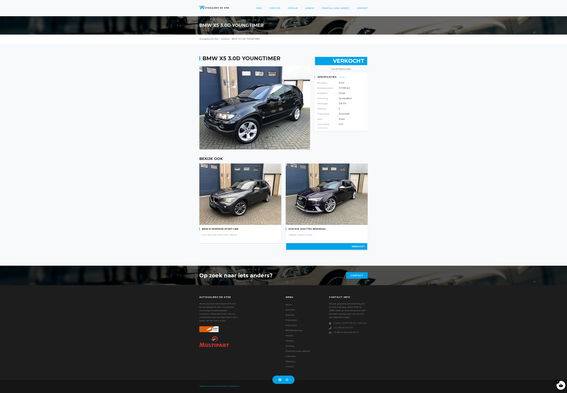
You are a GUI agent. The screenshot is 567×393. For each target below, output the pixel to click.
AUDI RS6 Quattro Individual (307, 229)
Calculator (291, 356)
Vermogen (322, 103)
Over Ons (274, 8)
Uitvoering (322, 98)
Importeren (291, 325)
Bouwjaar (322, 83)
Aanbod (309, 8)
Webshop (362, 8)
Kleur (319, 119)
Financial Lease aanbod (335, 8)
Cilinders (321, 108)
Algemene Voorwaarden (211, 386)
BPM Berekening (294, 330)
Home (259, 8)
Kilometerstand (325, 88)
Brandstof (322, 93)
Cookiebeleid (232, 386)
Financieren (291, 320)
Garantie (290, 346)
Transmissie (323, 114)
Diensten (290, 315)
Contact (357, 275)
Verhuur (293, 8)
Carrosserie (323, 124)
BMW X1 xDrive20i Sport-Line (220, 229)
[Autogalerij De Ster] (214, 7)
